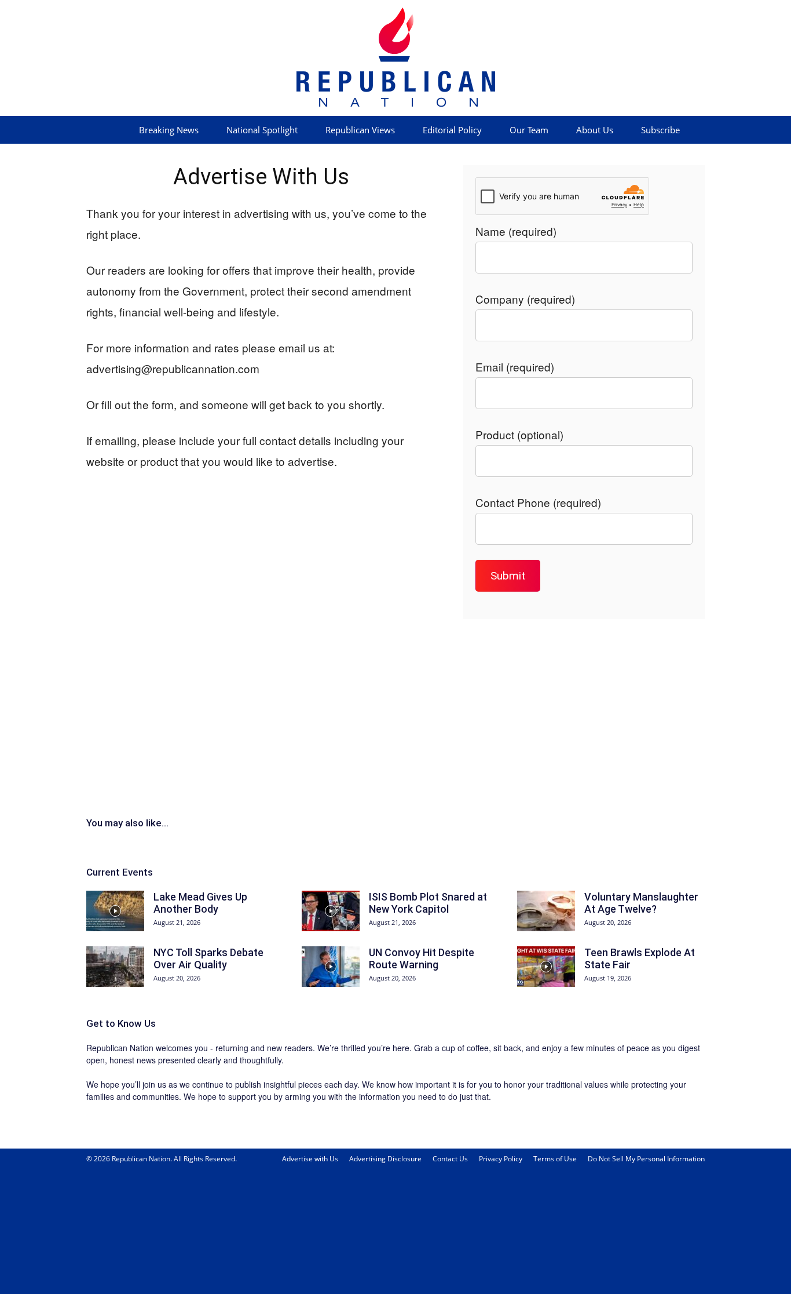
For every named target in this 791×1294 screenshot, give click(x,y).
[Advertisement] (395, 715)
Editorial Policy (452, 130)
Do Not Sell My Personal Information (646, 1159)
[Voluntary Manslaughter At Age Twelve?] (546, 911)
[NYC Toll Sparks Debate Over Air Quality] (115, 966)
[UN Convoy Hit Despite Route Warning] (331, 966)
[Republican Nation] (395, 58)
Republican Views (360, 130)
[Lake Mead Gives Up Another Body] (115, 911)
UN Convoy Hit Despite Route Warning (421, 958)
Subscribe (660, 130)
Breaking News (169, 130)
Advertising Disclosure (385, 1159)
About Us (594, 130)
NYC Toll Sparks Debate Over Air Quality (208, 958)
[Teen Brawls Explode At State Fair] (546, 966)
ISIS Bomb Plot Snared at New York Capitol (428, 903)
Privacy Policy (500, 1159)
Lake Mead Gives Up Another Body (200, 903)
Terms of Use (555, 1159)
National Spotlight (262, 130)
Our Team (529, 130)
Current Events (119, 872)
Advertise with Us (310, 1159)
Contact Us (450, 1159)
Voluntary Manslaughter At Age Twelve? (641, 903)
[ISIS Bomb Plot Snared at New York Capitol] (331, 911)
